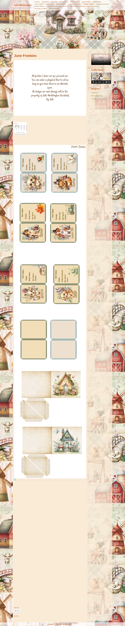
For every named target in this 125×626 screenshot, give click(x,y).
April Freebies (86, 2)
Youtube (93, 99)
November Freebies (103, 4)
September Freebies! (74, 4)
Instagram (94, 92)
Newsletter (45, 2)
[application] (101, 78)
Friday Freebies (39, 6)
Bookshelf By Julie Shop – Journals (57, 6)
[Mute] (106, 82)
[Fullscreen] (109, 82)
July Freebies (50, 4)
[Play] (93, 82)
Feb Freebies (64, 2)
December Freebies (41, 8)
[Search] (109, 29)
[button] (101, 78)
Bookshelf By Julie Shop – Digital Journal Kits (84, 6)
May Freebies (97, 2)
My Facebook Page (97, 96)
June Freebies (39, 4)
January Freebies (54, 8)
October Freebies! (89, 4)
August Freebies (61, 4)
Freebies (37, 2)
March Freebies (75, 2)
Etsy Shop (54, 2)
